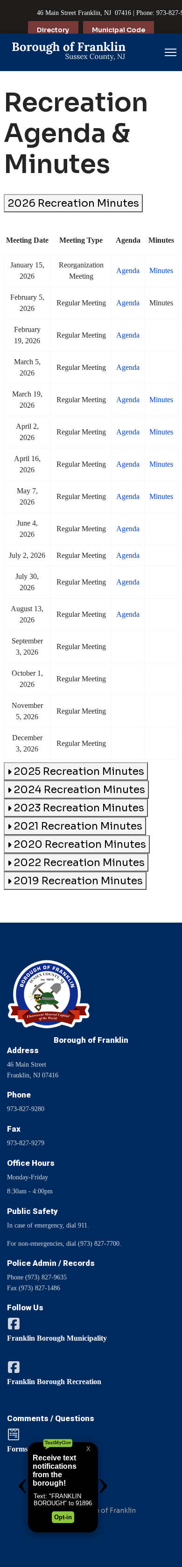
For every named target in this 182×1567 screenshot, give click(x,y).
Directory (53, 30)
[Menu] (170, 52)
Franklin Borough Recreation (54, 1382)
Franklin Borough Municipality (57, 1338)
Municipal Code (118, 30)
